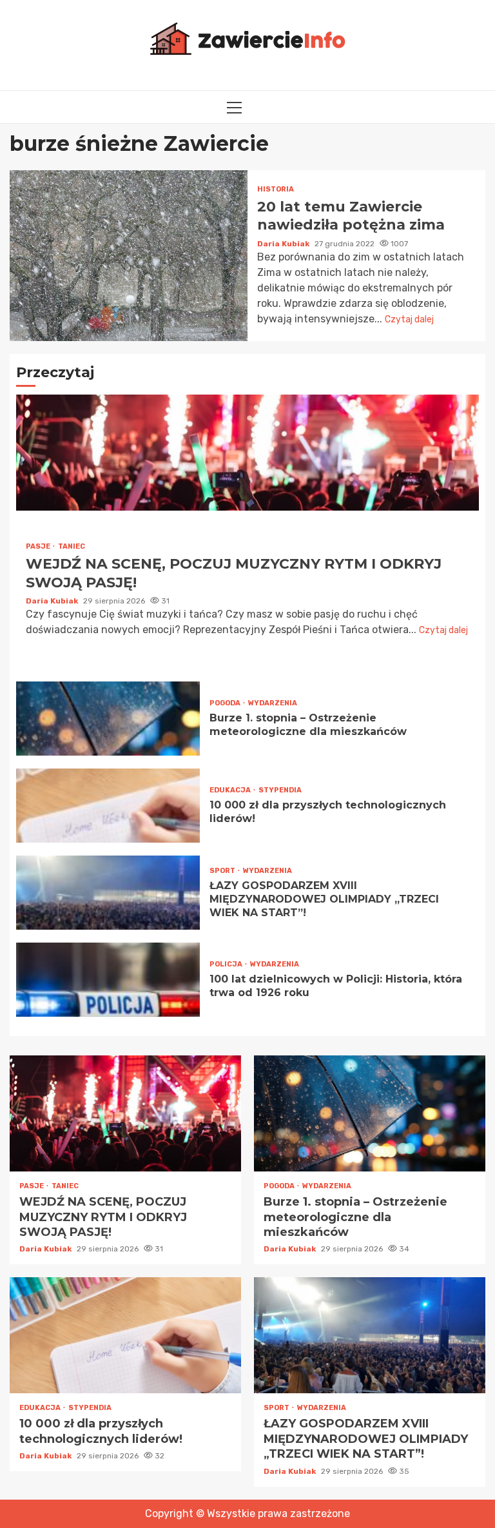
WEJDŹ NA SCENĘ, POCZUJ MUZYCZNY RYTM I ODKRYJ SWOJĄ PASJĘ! (247, 453)
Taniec (71, 546)
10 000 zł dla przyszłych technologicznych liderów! (108, 806)
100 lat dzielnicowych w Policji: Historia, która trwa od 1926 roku (108, 980)
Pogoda (225, 703)
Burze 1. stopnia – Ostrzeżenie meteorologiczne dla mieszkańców (108, 718)
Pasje (39, 546)
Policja (226, 964)
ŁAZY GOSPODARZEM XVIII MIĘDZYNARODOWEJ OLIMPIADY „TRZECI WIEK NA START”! (108, 893)
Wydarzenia (272, 703)
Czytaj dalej (409, 319)
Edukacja (230, 790)
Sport (223, 870)
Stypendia (280, 790)
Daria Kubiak (284, 243)
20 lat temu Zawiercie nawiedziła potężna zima (129, 255)
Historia (275, 189)
